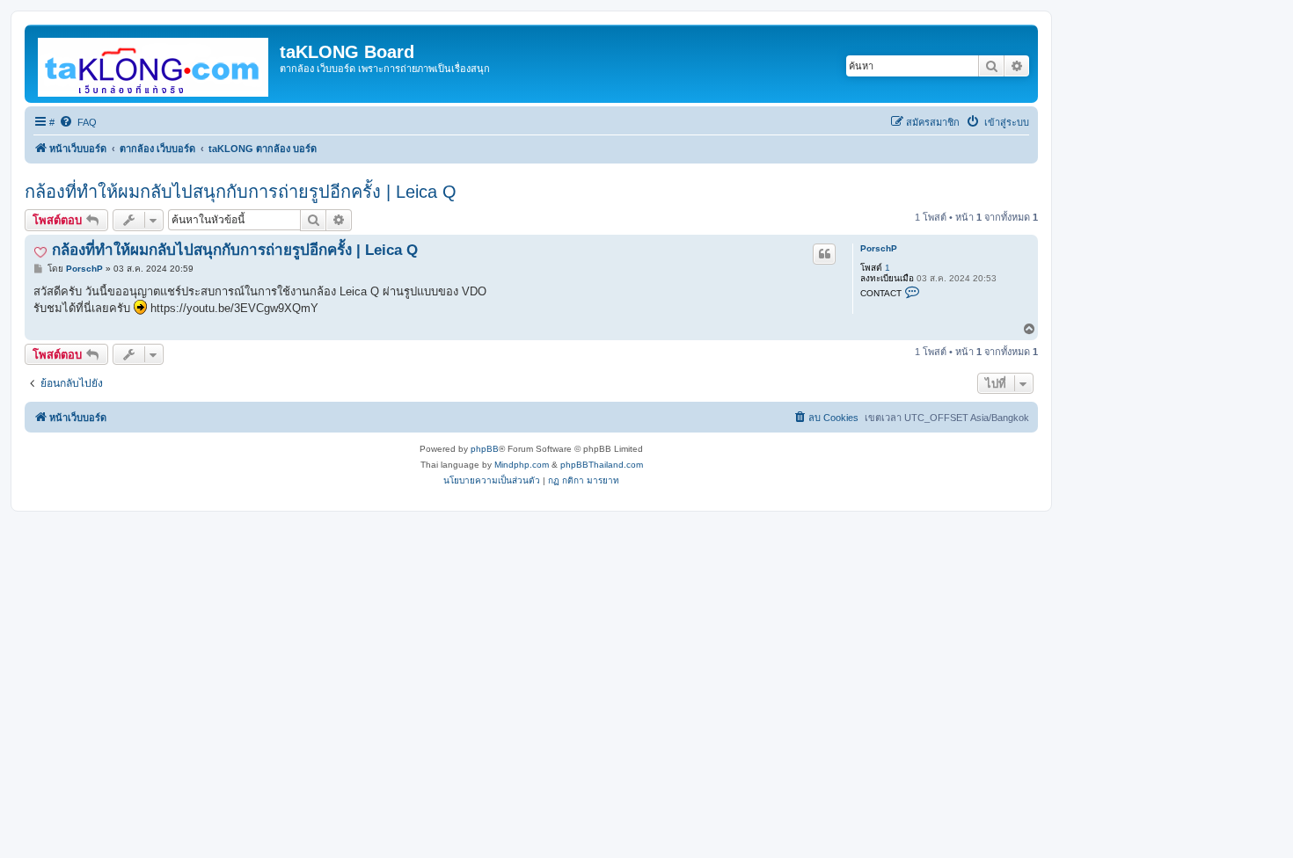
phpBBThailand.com (601, 464)
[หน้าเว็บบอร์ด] (154, 63)
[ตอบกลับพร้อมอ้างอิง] (824, 254)
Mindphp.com (521, 464)
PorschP (878, 248)
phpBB (485, 449)
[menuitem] (78, 122)
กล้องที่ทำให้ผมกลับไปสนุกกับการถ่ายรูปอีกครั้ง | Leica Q (241, 191)
